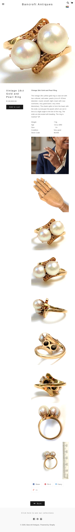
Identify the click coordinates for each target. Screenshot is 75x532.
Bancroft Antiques (37, 4)
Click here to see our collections (37, 513)
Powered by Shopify (47, 525)
